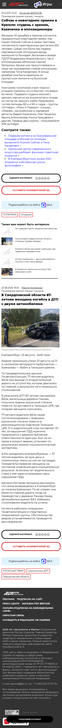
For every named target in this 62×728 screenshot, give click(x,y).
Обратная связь (13, 615)
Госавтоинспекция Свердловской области (26, 349)
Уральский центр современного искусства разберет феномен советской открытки (31, 152)
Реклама (8, 599)
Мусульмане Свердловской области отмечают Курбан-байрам (33, 240)
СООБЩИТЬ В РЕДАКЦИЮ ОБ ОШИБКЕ (26, 620)
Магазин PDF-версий (36, 603)
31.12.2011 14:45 (9, 13)
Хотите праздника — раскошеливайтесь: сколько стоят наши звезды (35, 260)
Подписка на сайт (29, 599)
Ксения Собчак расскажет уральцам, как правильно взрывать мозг (35, 250)
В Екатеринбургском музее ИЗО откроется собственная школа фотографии (28, 162)
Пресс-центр (11, 603)
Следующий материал (30, 719)
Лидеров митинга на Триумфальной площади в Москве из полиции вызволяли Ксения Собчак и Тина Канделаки (30, 140)
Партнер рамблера (30, 712)
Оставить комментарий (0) (31, 190)
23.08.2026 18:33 (10, 287)
